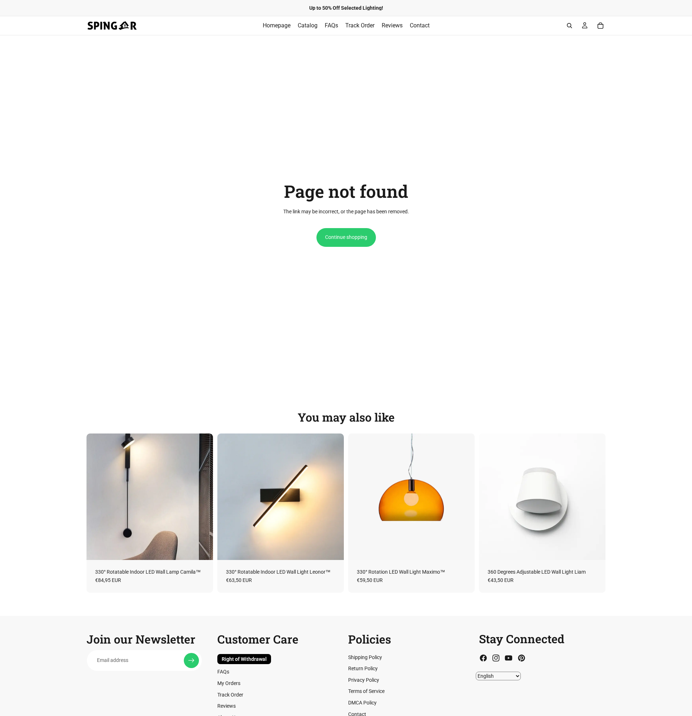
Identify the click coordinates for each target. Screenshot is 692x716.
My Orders (228, 683)
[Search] (569, 26)
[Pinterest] (521, 658)
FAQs (223, 672)
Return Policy (363, 668)
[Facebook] (483, 658)
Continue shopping (346, 237)
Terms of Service (366, 691)
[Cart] (600, 26)
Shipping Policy (365, 657)
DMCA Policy (362, 703)
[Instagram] (496, 658)
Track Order (230, 694)
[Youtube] (508, 658)
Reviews (226, 706)
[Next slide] (202, 496)
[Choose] (201, 548)
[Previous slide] (97, 496)
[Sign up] (191, 660)
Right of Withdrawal (244, 659)
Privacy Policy (363, 680)
